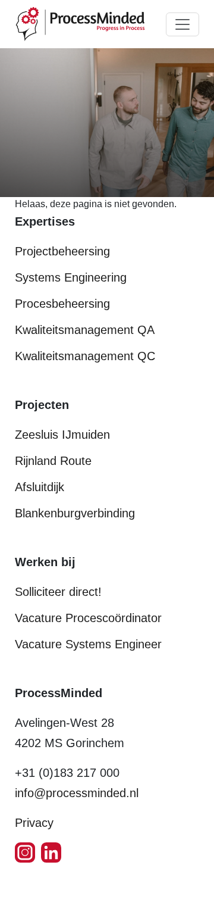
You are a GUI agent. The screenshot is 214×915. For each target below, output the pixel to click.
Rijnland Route (53, 460)
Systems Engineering (71, 277)
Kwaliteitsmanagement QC (85, 356)
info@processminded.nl (77, 793)
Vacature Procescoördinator (88, 617)
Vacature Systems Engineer (88, 644)
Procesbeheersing (62, 303)
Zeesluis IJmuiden (62, 434)
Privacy (34, 822)
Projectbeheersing (62, 251)
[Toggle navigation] (182, 24)
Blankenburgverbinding (75, 513)
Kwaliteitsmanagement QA (85, 329)
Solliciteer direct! (58, 591)
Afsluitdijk (39, 487)
